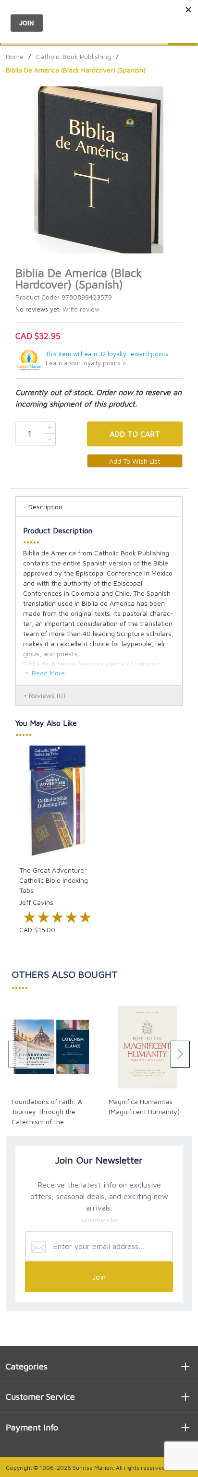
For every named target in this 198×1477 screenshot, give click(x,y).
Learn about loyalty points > (86, 363)
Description (45, 507)
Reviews (47, 695)
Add (135, 434)
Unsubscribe (99, 1220)
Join (99, 1277)
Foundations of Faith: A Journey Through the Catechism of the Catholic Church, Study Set (47, 1121)
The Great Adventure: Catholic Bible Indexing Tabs (53, 880)
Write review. (81, 309)
